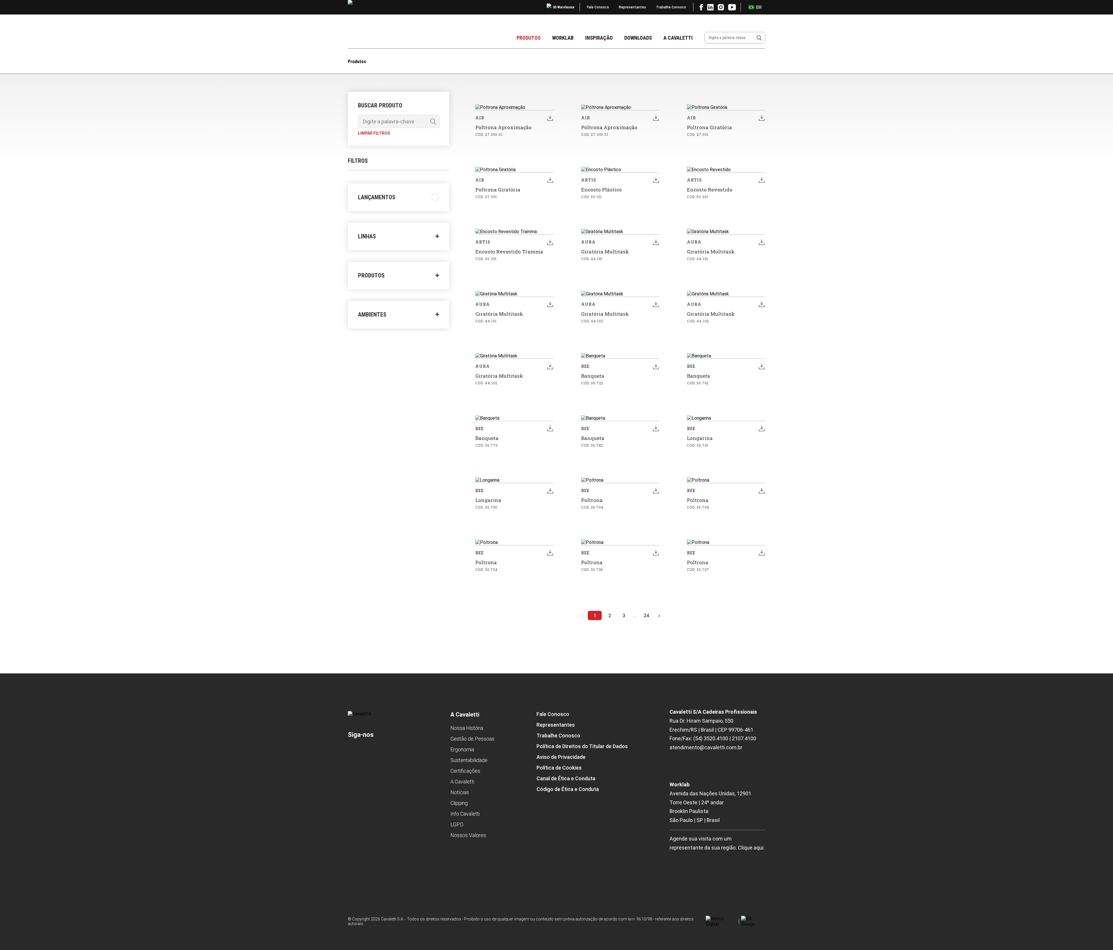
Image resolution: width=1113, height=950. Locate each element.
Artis (588, 180)
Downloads (638, 38)
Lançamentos (376, 197)
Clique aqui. (751, 848)
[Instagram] (382, 750)
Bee (585, 366)
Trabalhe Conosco (671, 7)
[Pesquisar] (759, 38)
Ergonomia (462, 749)
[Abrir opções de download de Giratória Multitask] (655, 242)
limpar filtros (374, 133)
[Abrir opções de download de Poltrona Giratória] (761, 117)
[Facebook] (353, 749)
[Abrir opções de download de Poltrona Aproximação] (550, 117)
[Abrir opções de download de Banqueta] (655, 366)
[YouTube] (399, 749)
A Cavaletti (678, 38)
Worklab (563, 38)
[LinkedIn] (366, 749)
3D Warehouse (563, 7)
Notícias (459, 792)
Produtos (529, 38)
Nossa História (466, 728)
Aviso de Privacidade (561, 757)
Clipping (459, 803)
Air (479, 117)
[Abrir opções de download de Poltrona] (655, 490)
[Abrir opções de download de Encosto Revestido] (761, 180)
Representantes (632, 7)
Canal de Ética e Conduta (566, 778)
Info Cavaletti (465, 814)
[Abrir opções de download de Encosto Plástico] (655, 180)
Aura (588, 242)
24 (646, 615)
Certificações (465, 771)
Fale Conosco (598, 7)
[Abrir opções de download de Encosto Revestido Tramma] (550, 242)
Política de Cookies (559, 768)
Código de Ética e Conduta (568, 789)
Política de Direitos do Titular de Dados (582, 746)
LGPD (456, 824)
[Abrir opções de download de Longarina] (761, 428)
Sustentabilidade (469, 760)
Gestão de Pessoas (472, 739)
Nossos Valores (468, 835)
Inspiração (599, 38)
